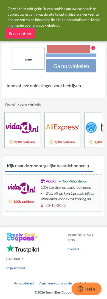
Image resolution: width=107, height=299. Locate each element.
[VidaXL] (21, 187)
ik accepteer (20, 33)
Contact (73, 249)
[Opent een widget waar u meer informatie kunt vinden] (86, 289)
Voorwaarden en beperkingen (71, 55)
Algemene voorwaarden (56, 283)
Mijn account (15, 268)
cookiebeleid (48, 25)
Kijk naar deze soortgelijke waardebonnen (48, 165)
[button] (71, 51)
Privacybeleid (24, 283)
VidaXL (51, 181)
